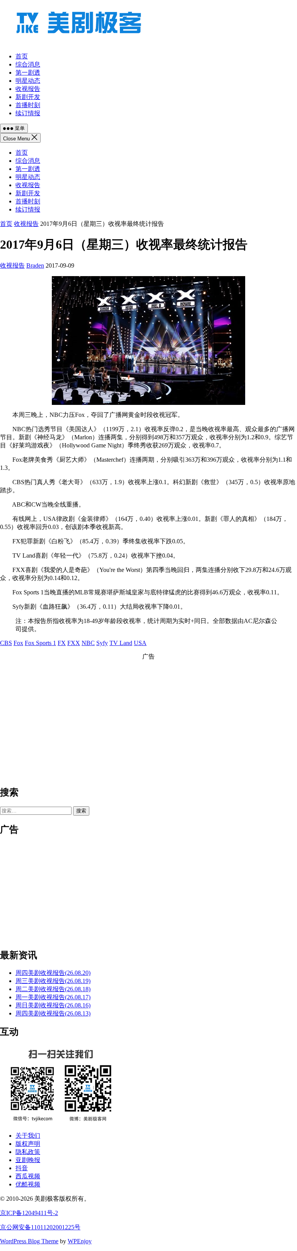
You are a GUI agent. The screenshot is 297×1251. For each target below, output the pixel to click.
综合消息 (27, 160)
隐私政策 (27, 1152)
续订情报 (27, 209)
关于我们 (27, 1135)
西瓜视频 (27, 1176)
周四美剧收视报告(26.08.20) (52, 972)
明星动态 (27, 177)
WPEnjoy (80, 1241)
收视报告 (27, 185)
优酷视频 (27, 1184)
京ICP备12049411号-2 (29, 1213)
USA (140, 643)
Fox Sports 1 (40, 643)
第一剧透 (27, 169)
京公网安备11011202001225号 (40, 1227)
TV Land (120, 643)
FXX (73, 643)
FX (62, 643)
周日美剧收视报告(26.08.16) (52, 1005)
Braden (35, 265)
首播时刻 (27, 201)
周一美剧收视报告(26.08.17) (52, 997)
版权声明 (27, 1143)
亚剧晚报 (27, 1160)
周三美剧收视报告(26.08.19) (52, 981)
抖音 (21, 1168)
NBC (88, 643)
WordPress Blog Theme (29, 1241)
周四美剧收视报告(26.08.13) (52, 1013)
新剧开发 (27, 193)
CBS (6, 643)
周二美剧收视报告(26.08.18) (52, 989)
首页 (21, 152)
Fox (18, 643)
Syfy (102, 643)
